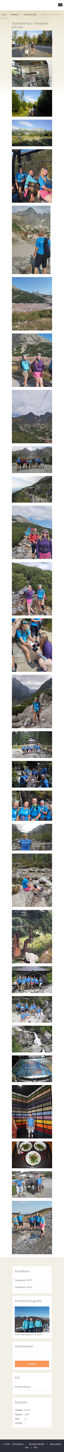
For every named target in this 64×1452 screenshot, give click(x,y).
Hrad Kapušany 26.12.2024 (28, 1334)
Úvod (3, 14)
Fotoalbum (14, 14)
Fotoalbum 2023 (23, 1280)
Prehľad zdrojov (23, 1386)
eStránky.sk (17, 1444)
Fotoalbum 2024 (30, 14)
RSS (36, 1447)
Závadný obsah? (37, 1444)
